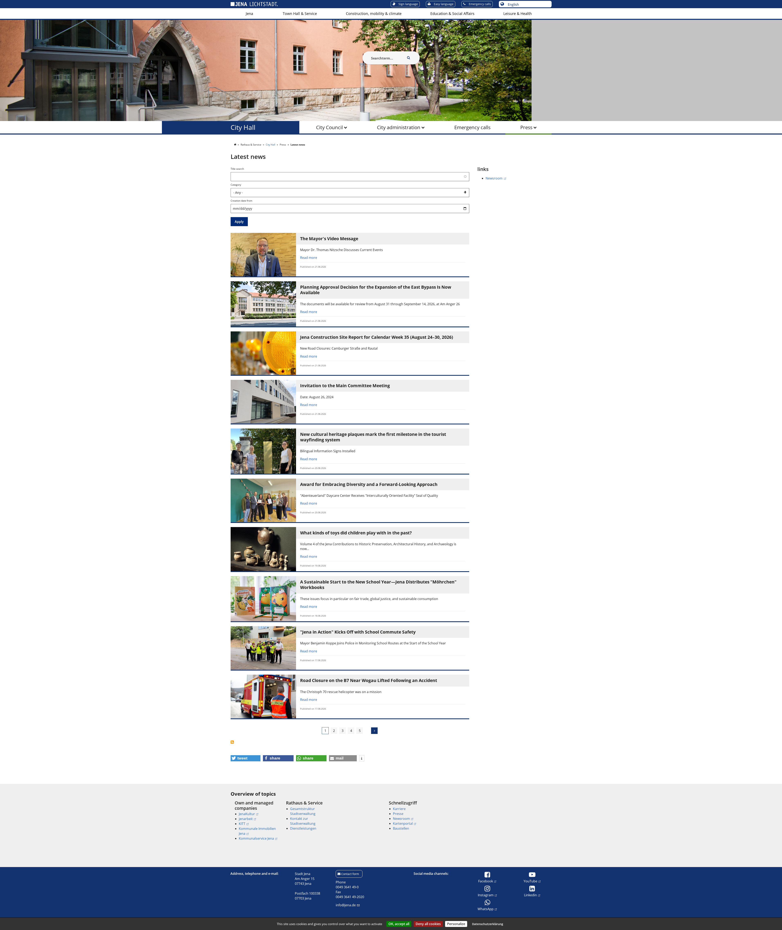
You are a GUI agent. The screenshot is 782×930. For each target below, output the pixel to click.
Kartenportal (403, 823)
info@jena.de (346, 905)
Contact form (350, 874)
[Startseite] (235, 144)
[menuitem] (249, 13)
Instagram (486, 895)
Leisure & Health (517, 13)
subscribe (235, 742)
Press (526, 127)
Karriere (399, 809)
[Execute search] (408, 58)
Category (236, 184)
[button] (246, 758)
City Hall (243, 127)
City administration (398, 127)
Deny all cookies (428, 924)
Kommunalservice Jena (256, 838)
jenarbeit (246, 819)
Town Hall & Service (300, 13)
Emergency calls (472, 127)
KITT (242, 823)
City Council (329, 127)
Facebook (485, 881)
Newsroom (494, 178)
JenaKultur (247, 814)
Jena (249, 13)
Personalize (456, 924)
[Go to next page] (374, 730)
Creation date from (241, 200)
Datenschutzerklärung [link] (487, 924)
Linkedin (530, 895)
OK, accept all (398, 924)
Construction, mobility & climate (374, 13)
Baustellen (401, 828)
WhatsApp (486, 908)
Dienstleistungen (303, 828)
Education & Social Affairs (452, 13)
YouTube (530, 881)
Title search (237, 169)
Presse (398, 813)
